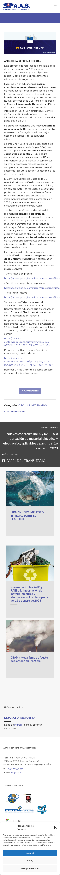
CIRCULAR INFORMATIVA (32, 405)
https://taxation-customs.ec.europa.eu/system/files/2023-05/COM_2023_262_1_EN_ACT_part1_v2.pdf (28, 361)
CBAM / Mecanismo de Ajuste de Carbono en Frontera (29, 659)
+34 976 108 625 (15, 769)
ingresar (18, 724)
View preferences (30, 868)
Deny (30, 860)
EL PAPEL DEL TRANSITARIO (23, 460)
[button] (55, 827)
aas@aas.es (16, 772)
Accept (30, 853)
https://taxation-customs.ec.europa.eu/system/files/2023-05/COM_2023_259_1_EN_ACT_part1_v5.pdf (28, 342)
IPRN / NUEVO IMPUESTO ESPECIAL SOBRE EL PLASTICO (27, 516)
